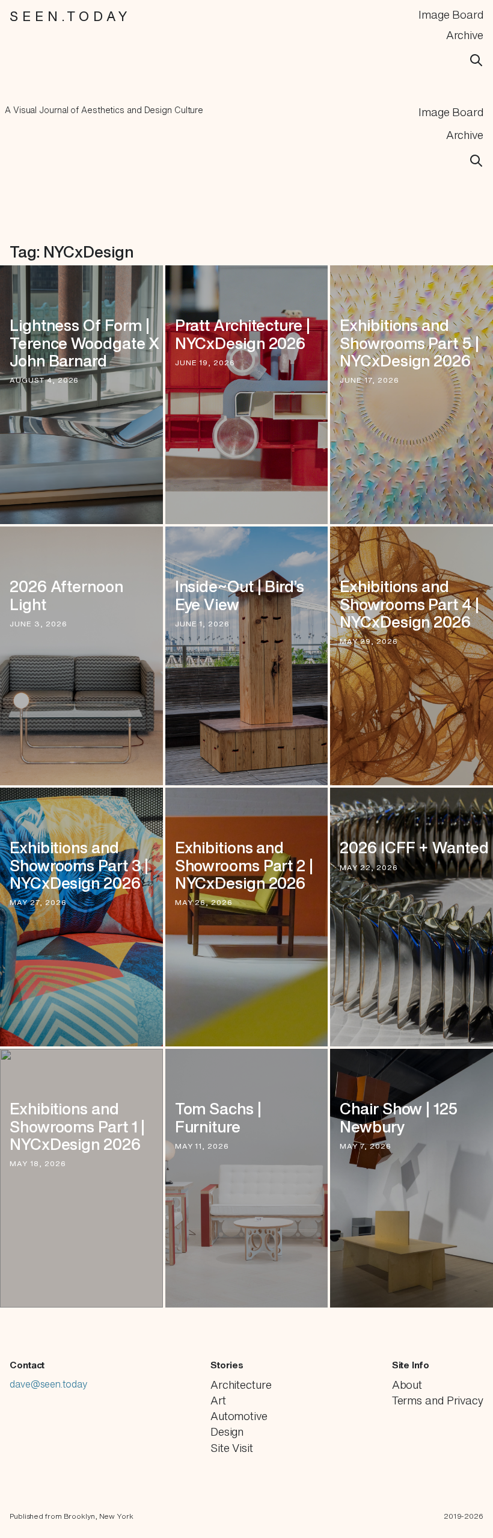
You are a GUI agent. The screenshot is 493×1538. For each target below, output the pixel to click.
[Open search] (476, 60)
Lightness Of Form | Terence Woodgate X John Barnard (84, 343)
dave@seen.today (48, 1403)
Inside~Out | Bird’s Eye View (239, 595)
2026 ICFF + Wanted (414, 847)
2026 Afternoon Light (66, 595)
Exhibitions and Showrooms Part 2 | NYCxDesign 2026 (244, 865)
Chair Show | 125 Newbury (398, 1117)
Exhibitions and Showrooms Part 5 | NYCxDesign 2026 (409, 343)
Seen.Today (70, 16)
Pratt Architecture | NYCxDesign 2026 (242, 334)
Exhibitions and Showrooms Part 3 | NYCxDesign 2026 (79, 865)
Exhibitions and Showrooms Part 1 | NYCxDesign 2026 (77, 1126)
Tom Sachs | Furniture (218, 1117)
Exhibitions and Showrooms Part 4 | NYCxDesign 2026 (409, 604)
